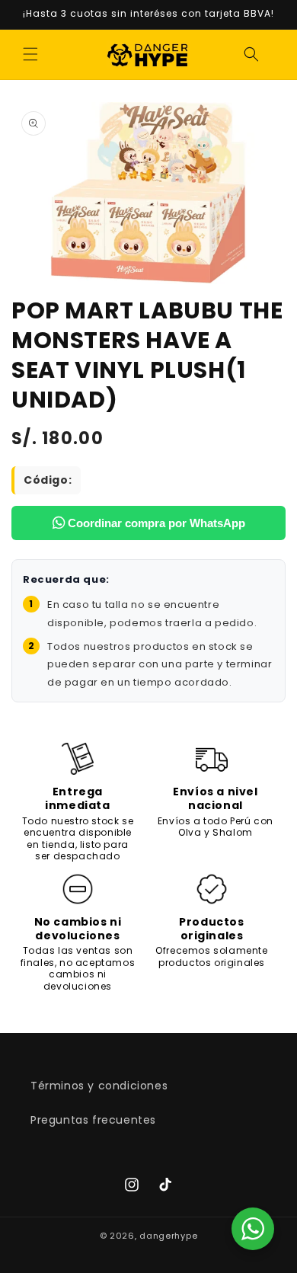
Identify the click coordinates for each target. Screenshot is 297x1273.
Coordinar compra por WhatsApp (155, 523)
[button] (30, 54)
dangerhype (168, 1236)
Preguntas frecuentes (93, 1119)
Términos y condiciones (99, 1085)
